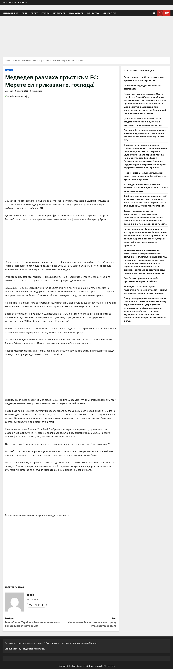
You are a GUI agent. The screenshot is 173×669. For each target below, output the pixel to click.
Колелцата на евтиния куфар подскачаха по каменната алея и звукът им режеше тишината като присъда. (145, 289)
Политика (59, 13)
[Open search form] (154, 13)
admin (10, 91)
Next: (92, 622)
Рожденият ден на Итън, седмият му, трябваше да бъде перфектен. (144, 78)
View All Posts (36, 605)
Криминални (10, 13)
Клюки (45, 13)
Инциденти (109, 13)
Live (167, 13)
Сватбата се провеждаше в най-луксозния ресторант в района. (141, 280)
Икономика (76, 13)
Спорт (34, 13)
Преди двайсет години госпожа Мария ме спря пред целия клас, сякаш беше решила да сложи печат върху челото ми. (145, 135)
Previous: (33, 622)
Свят (24, 13)
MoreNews (96, 666)
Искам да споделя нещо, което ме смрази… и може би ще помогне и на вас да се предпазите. (146, 187)
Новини (9, 70)
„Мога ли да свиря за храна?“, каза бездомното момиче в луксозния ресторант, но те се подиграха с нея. (143, 121)
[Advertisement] (86, 35)
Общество (93, 13)
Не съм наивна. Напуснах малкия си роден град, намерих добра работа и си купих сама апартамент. (145, 176)
